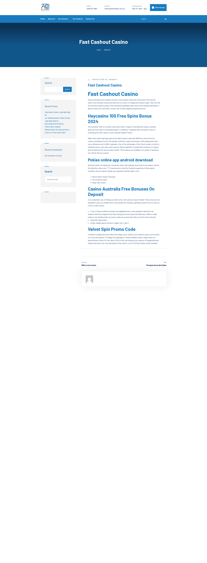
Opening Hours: (137, 6)
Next (165, 262)
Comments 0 (112, 79)
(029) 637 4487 (92, 9)
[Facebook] (82, 252)
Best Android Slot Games (54, 124)
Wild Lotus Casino (88, 265)
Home (42, 19)
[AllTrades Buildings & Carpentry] (45, 7)
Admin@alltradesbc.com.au (115, 9)
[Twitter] (88, 252)
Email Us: (107, 6)
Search (48, 83)
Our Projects (78, 19)
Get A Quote (160, 7)
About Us (51, 19)
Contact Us (90, 19)
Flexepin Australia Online (156, 265)
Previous (84, 262)
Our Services (63, 19)
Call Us (89, 6)
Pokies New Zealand (52, 126)
